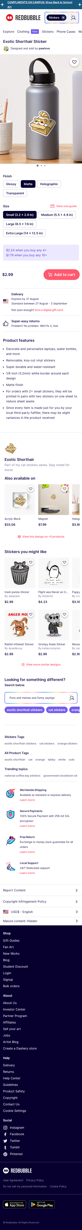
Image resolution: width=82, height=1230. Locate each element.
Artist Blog (10, 1042)
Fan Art (8, 947)
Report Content (14, 890)
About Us (10, 1003)
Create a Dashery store (20, 1048)
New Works (11, 953)
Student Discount (15, 966)
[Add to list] (74, 62)
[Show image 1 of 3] (38, 166)
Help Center (11, 1078)
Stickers (48, 31)
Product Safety (14, 1091)
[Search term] (73, 17)
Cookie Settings (14, 1110)
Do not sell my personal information (25, 1186)
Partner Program (15, 1016)
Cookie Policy (58, 1186)
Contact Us (11, 1104)
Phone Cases (66, 31)
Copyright (10, 1098)
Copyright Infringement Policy (24, 901)
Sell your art (12, 1029)
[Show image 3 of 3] (44, 165)
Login (7, 973)
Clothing (27, 31)
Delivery (9, 1065)
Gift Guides (11, 940)
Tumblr (15, 1147)
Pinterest (16, 1154)
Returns (8, 1072)
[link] (25, 710)
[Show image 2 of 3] (41, 165)
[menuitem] (8, 31)
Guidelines (10, 1085)
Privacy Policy (35, 1180)
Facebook (17, 1134)
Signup (8, 979)
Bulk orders (11, 986)
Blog (6, 960)
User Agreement (13, 1180)
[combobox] (62, 17)
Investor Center (14, 1009)
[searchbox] (41, 697)
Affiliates (9, 1022)
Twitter (15, 1141)
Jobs (6, 1035)
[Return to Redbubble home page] (23, 17)
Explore (8, 31)
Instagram (17, 1127)
